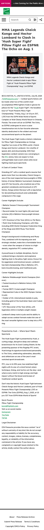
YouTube (5, 415)
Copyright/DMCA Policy (15, 526)
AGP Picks (5, 3)
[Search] (29, 19)
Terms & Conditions (32, 522)
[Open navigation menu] (4, 20)
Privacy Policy (33, 526)
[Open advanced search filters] (34, 19)
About (11, 517)
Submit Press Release (13, 522)
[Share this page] (40, 20)
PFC (6, 157)
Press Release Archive (26, 517)
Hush (16, 108)
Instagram (6, 412)
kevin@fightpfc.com (10, 406)
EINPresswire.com (10, 99)
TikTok (4, 418)
